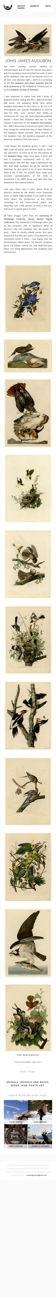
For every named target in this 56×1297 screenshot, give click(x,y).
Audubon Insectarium (40, 122)
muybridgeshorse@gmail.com (36, 1175)
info (48, 6)
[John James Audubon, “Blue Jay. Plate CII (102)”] (28, 333)
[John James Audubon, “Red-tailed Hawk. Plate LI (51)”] (28, 447)
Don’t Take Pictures (22, 195)
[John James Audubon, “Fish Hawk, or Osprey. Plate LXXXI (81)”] (28, 977)
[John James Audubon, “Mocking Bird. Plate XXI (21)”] (28, 673)
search (34, 6)
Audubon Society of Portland (24, 89)
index (21, 7)
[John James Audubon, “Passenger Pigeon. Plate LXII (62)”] (28, 825)
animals (12, 1082)
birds (15, 1085)
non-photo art (33, 1085)
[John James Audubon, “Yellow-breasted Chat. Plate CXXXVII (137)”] (28, 522)
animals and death (34, 1082)
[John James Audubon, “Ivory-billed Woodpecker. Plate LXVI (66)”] (28, 750)
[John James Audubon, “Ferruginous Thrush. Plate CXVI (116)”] (28, 1051)
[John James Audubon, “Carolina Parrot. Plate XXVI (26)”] (28, 901)
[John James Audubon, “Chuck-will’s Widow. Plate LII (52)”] (28, 598)
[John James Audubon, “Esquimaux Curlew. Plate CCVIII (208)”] (28, 371)
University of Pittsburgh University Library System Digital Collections (28, 219)
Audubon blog (15, 156)
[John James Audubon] (28, 40)
